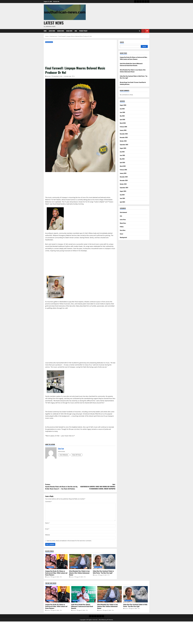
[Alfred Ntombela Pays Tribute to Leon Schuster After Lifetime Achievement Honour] (80, 561)
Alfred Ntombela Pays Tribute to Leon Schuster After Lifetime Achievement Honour (79, 573)
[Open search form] (139, 30)
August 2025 (123, 148)
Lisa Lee (49, 76)
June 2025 (122, 155)
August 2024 (123, 191)
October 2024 (123, 184)
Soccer (121, 234)
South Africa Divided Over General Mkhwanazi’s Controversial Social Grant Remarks (131, 64)
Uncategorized (123, 237)
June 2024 (122, 198)
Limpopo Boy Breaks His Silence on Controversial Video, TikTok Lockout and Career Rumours (56, 573)
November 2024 (124, 180)
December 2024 (124, 177)
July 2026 (122, 109)
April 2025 (122, 162)
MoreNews (102, 619)
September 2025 (124, 144)
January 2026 (123, 130)
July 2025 (122, 152)
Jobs (76, 31)
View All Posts (76, 455)
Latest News (54, 23)
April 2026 (122, 119)
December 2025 (124, 134)
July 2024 (122, 195)
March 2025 (123, 166)
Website (47, 535)
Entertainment (49, 42)
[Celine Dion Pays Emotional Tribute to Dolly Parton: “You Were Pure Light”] (104, 561)
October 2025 (123, 141)
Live (147, 31)
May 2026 (122, 116)
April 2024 (122, 202)
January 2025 (123, 173)
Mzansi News (60, 31)
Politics (122, 227)
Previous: (61, 486)
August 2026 (123, 105)
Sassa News (69, 31)
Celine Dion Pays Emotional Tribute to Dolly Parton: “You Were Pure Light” (103, 572)
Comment (48, 501)
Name (47, 523)
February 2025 (123, 170)
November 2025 (124, 137)
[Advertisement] (80, 54)
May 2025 (122, 159)
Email (47, 529)
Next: (97, 486)
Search (122, 42)
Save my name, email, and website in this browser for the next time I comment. (69, 541)
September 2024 (124, 187)
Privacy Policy (83, 31)
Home (45, 31)
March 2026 (123, 123)
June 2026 (122, 112)
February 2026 (123, 127)
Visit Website (64, 455)
